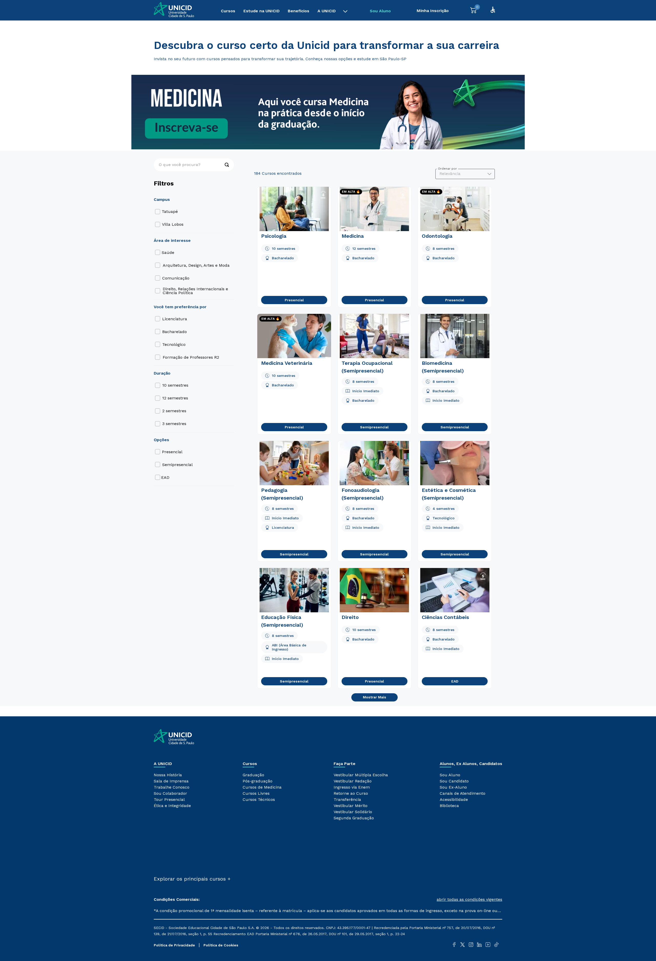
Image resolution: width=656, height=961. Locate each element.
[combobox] (194, 164)
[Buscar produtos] (224, 165)
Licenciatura (174, 319)
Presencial (172, 452)
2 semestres (174, 411)
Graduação (164, 28)
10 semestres (175, 385)
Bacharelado (174, 332)
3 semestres (174, 424)
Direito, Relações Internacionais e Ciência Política (195, 291)
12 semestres (175, 398)
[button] (415, 899)
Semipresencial (177, 465)
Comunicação (175, 278)
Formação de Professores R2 (191, 357)
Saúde (168, 252)
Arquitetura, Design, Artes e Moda (196, 265)
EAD (165, 477)
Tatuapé (170, 211)
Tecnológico (174, 344)
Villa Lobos (172, 224)
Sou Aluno (380, 10)
